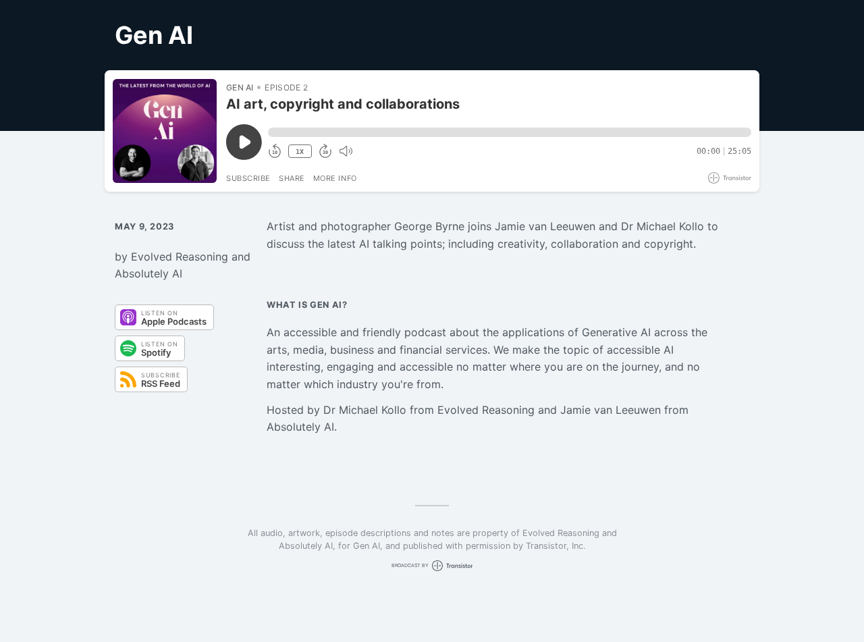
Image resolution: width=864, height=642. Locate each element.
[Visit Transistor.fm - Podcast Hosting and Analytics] (729, 178)
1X (300, 151)
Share (292, 178)
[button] (509, 132)
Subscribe (248, 178)
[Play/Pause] (165, 131)
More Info (335, 178)
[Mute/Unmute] (345, 151)
